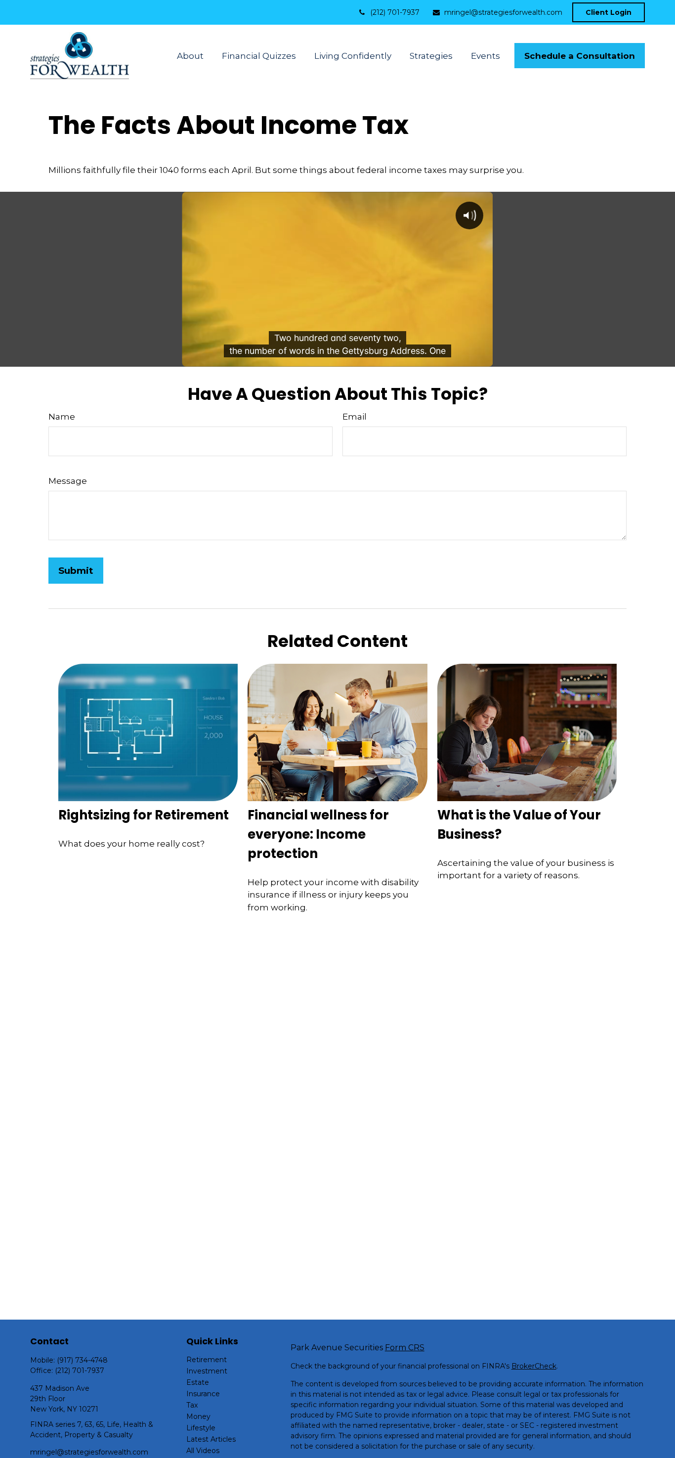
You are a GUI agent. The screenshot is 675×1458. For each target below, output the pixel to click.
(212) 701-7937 (395, 12)
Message (67, 481)
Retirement (206, 1359)
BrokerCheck (533, 1366)
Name (61, 417)
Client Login (609, 12)
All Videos (202, 1450)
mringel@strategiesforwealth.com (503, 12)
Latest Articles (211, 1439)
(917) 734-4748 (82, 1360)
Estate (197, 1382)
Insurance (203, 1393)
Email (354, 417)
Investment (206, 1371)
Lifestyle (200, 1427)
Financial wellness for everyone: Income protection (318, 834)
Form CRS (404, 1347)
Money (198, 1416)
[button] (190, 55)
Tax (192, 1405)
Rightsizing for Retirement (143, 815)
